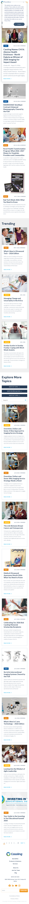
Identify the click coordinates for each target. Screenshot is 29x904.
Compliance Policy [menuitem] (14, 896)
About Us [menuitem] (15, 868)
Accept (19, 24)
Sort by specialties (13, 391)
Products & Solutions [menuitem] (15, 861)
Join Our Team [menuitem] (16, 870)
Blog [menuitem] (16, 873)
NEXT (22, 843)
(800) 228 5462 (15, 877)
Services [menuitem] (15, 864)
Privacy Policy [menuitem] (14, 898)
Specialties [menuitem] (15, 858)
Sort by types (13, 395)
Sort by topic (13, 387)
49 (18, 843)
